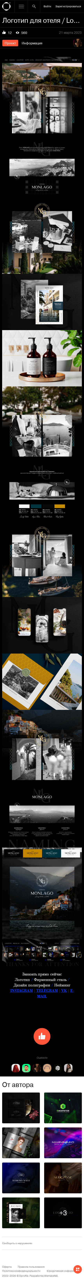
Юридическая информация (63, 1271)
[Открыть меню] (21, 6)
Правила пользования (31, 1266)
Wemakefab (51, 1275)
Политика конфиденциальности (21, 1271)
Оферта (7, 1266)
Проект (10, 43)
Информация (32, 43)
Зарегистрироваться (68, 6)
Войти (47, 6)
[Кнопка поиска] (34, 6)
